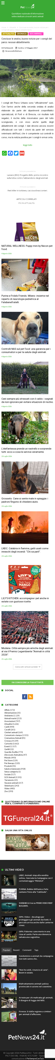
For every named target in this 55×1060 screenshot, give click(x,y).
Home (3, 27)
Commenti (26, 950)
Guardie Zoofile (11, 752)
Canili (6, 727)
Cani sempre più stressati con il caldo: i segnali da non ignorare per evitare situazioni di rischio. (27, 400)
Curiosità (8, 743)
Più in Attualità (26, 203)
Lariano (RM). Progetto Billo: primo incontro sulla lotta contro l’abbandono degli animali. (27, 174)
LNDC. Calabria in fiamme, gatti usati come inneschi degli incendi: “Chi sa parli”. (24, 550)
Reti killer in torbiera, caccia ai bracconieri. (28, 189)
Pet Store (8, 760)
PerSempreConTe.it (35, 1058)
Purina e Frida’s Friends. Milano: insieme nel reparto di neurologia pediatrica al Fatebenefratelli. (25, 299)
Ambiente (8, 715)
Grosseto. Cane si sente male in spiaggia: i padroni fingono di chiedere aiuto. (24, 500)
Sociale (7, 774)
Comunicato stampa (13, 735)
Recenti (16, 950)
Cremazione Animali (12, 738)
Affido (7, 710)
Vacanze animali (11, 783)
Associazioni (9, 721)
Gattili (7, 749)
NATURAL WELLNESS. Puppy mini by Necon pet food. (27, 247)
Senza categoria (11, 771)
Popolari (6, 950)
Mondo (7, 757)
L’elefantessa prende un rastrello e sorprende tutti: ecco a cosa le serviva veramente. (26, 450)
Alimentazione (10, 713)
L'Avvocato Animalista (13, 755)
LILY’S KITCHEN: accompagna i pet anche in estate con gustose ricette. (25, 600)
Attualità (12, 27)
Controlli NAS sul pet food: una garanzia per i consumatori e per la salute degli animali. (26, 350)
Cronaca (22, 34)
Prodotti (8, 766)
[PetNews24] (27, 3)
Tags (36, 950)
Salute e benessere (12, 769)
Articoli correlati (26, 199)
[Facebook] (24, 696)
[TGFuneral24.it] (27, 807)
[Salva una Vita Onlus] (28, 835)
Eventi (7, 746)
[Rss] (30, 696)
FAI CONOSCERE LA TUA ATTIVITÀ (27, 682)
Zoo (6, 791)
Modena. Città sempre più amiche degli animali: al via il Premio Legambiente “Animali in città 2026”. (27, 651)
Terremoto (9, 780)
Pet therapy (9, 763)
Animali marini (10, 718)
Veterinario (9, 785)
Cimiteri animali (11, 732)
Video (7, 788)
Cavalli (7, 729)
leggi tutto (27, 145)
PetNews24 (8, 48)
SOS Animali (36, 34)
